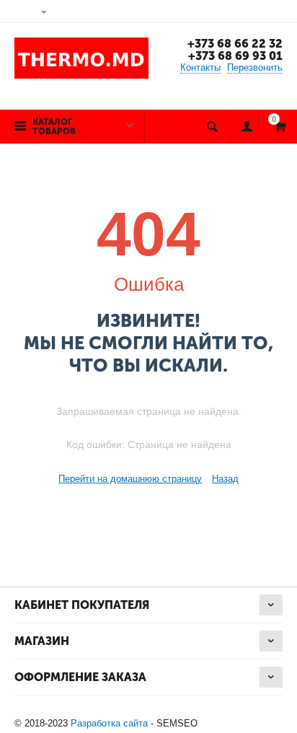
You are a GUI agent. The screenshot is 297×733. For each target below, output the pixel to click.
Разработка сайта (109, 723)
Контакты (200, 67)
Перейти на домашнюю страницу (130, 478)
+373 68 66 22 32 (235, 44)
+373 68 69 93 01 (235, 56)
